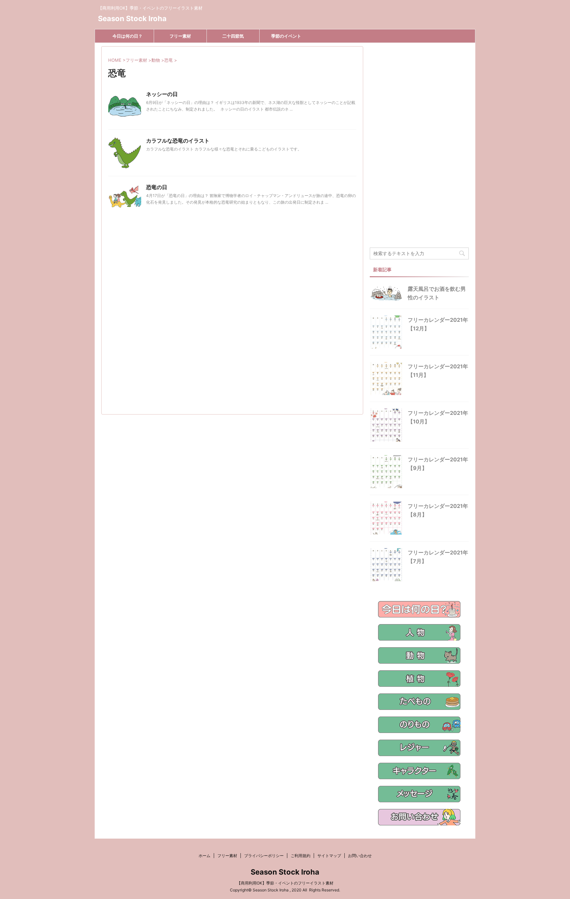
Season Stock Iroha (132, 18)
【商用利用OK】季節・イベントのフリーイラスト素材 (285, 883)
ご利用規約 (300, 855)
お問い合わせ (360, 855)
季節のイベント (286, 36)
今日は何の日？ (127, 36)
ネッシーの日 (162, 94)
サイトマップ (329, 855)
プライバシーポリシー (264, 855)
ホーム (204, 855)
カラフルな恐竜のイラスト (177, 140)
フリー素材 (180, 36)
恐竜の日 (156, 187)
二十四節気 (233, 36)
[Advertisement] (232, 323)
